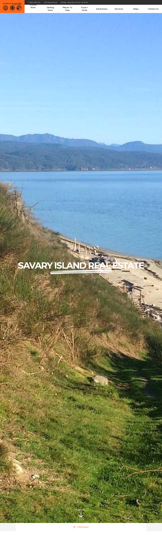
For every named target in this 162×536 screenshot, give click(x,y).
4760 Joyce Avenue (50, 2)
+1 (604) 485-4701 (34, 2)
